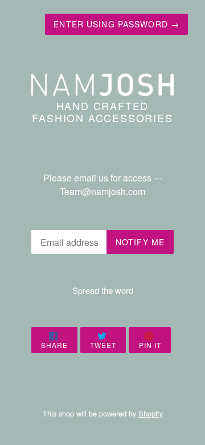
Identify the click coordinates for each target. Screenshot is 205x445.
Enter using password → (116, 24)
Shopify (150, 413)
